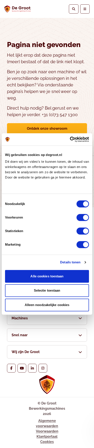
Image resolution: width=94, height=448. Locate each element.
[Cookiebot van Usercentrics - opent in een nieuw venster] (70, 139)
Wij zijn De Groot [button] (26, 352)
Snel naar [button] (20, 335)
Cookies (47, 442)
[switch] (83, 217)
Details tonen (70, 262)
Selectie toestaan (47, 290)
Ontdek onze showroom (47, 128)
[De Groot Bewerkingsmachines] (17, 8)
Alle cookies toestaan (46, 276)
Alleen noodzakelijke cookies (47, 305)
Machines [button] (20, 318)
